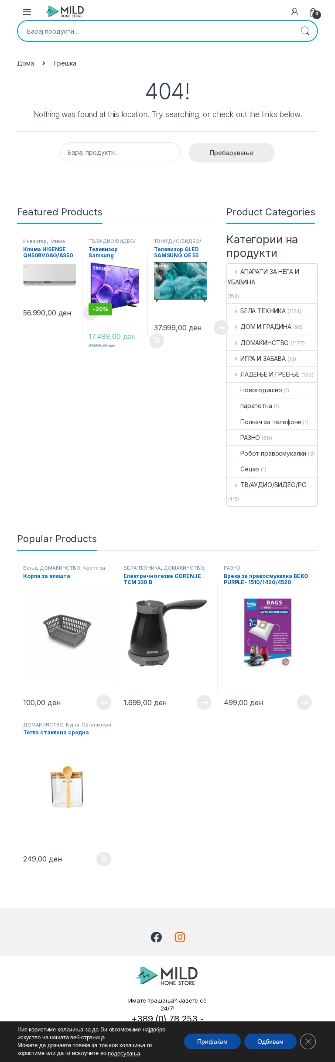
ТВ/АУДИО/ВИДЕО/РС (273, 484)
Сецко (249, 469)
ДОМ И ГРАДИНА (265, 326)
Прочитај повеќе (215, 327)
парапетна (256, 405)
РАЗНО (250, 437)
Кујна (72, 725)
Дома (25, 63)
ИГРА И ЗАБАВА (263, 358)
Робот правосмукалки (273, 453)
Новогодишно (261, 390)
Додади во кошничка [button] (97, 859)
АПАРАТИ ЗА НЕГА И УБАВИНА (263, 277)
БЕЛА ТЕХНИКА (263, 311)
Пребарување (305, 31)
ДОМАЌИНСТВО (264, 342)
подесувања (124, 1053)
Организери (96, 725)
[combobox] (155, 31)
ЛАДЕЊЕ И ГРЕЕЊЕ (270, 374)
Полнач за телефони (270, 421)
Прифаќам (212, 1041)
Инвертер (35, 241)
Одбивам (270, 1041)
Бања (30, 568)
